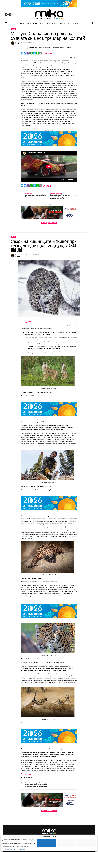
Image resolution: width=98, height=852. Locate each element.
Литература (42, 23)
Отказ (66, 843)
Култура (35, 23)
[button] (95, 836)
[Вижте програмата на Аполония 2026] (49, 6)
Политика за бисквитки (7, 849)
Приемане (46, 843)
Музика (22, 23)
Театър (69, 23)
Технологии (62, 23)
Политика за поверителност (19, 849)
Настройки (86, 843)
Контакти (75, 23)
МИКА (18, 43)
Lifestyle (54, 23)
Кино (48, 23)
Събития (28, 23)
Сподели (47, 53)
